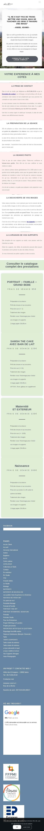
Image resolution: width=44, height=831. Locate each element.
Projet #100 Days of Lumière (12, 623)
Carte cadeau (7, 561)
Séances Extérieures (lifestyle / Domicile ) (17, 634)
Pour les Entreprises (10, 620)
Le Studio (6, 583)
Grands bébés (8, 581)
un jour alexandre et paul (11, 648)
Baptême (6, 555)
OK (17, 827)
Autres (5, 553)
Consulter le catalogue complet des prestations (22, 265)
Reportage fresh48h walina (12, 631)
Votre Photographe (9, 656)
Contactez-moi (8, 679)
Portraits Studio (8, 617)
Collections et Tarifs (9, 567)
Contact (5, 569)
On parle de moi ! (9, 600)
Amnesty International (10, 550)
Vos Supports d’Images (11, 654)
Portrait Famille (9, 606)
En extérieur (7, 572)
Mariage (6, 586)
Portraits (6, 614)
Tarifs (5, 637)
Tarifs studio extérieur (11, 642)
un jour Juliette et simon (11, 651)
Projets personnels (9, 626)
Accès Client (7, 544)
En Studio (6, 575)
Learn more (26, 827)
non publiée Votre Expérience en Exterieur (17, 595)
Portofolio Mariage (9, 603)
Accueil (5, 547)
